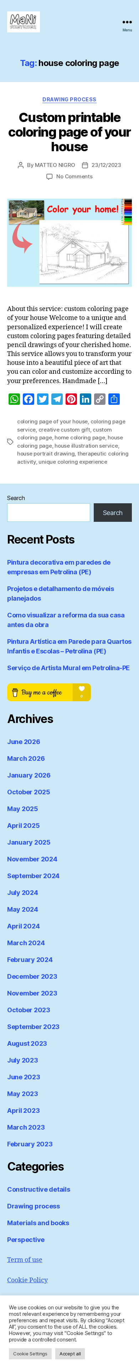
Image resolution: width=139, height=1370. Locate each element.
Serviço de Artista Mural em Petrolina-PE (68, 668)
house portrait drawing (45, 453)
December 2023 (32, 976)
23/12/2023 (106, 165)
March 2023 (26, 1127)
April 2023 (23, 1110)
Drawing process (69, 99)
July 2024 (22, 892)
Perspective (26, 1239)
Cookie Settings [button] (30, 1353)
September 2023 (33, 1026)
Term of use (24, 1260)
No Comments (74, 176)
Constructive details (38, 1189)
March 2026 (26, 758)
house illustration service (86, 445)
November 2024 (32, 859)
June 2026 (23, 741)
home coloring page (80, 437)
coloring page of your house (52, 421)
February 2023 (30, 1144)
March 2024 (26, 943)
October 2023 (28, 1010)
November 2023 (32, 993)
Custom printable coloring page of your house (69, 132)
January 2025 (29, 842)
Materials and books (38, 1223)
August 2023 (27, 1043)
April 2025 (23, 825)
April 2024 (23, 926)
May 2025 (22, 809)
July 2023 (22, 1060)
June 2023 (23, 1077)
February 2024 (30, 959)
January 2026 (29, 775)
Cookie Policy (27, 1280)
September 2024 (33, 876)
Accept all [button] (70, 1353)
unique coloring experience (72, 461)
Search (16, 497)
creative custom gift (64, 429)
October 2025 (28, 792)
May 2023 (22, 1093)
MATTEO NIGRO (55, 165)
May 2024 (22, 909)
